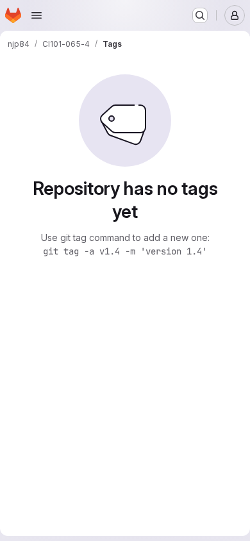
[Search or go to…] (200, 15)
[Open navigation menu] (36, 15)
